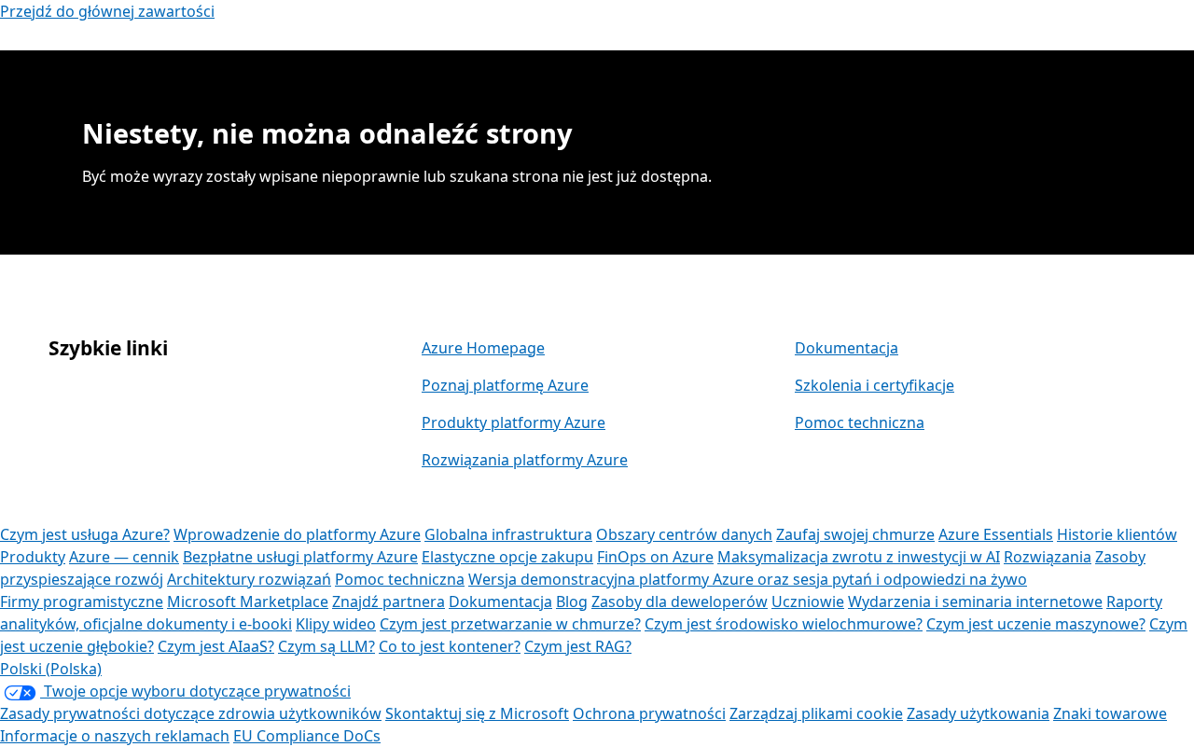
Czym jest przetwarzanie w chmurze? (510, 624)
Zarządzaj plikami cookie (816, 713)
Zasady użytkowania (978, 713)
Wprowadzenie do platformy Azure (297, 534)
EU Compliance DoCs (307, 736)
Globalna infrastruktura (508, 534)
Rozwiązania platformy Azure (525, 460)
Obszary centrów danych (684, 534)
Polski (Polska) (51, 668)
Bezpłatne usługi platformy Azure (300, 556)
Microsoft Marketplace (247, 601)
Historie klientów (1117, 534)
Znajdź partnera (388, 601)
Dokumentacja (846, 348)
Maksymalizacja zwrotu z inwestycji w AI (858, 556)
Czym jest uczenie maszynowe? (1035, 624)
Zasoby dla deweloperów (679, 601)
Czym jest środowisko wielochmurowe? (784, 624)
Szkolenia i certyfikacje (874, 385)
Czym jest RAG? (578, 646)
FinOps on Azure (655, 556)
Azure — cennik (124, 556)
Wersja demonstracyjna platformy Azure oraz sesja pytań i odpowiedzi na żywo (747, 579)
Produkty (32, 556)
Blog (572, 601)
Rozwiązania (1047, 556)
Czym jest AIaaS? (216, 646)
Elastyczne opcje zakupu (507, 556)
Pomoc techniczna (859, 422)
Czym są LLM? (326, 646)
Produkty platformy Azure (513, 422)
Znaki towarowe (1110, 713)
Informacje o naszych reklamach (114, 736)
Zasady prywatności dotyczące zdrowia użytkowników (191, 713)
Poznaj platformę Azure (505, 385)
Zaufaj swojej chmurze (855, 534)
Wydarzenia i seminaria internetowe (975, 601)
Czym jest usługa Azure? (85, 534)
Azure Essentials (995, 534)
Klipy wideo (336, 624)
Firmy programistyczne (81, 601)
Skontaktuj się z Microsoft (477, 713)
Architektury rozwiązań (249, 579)
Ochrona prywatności (649, 713)
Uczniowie (807, 601)
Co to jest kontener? (450, 646)
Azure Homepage (483, 348)
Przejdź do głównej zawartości (107, 11)
